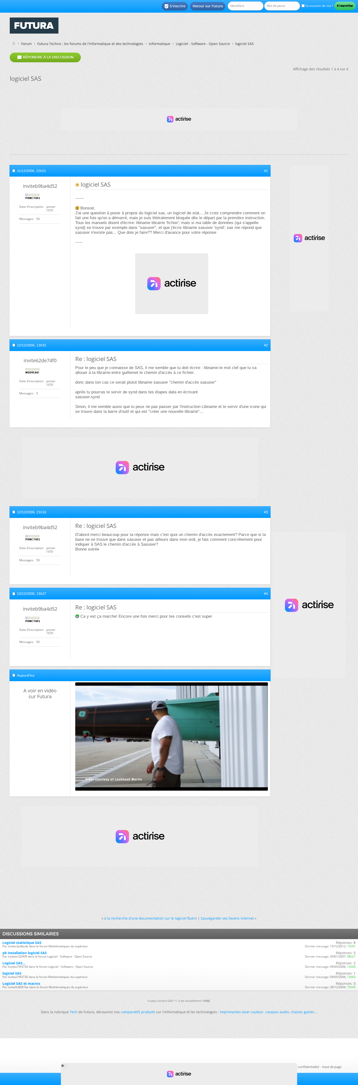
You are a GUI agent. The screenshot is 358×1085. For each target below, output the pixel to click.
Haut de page (331, 1067)
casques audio (277, 1012)
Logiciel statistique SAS (21, 942)
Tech (73, 1012)
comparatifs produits (138, 1012)
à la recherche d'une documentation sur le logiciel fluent (150, 918)
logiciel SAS (11, 973)
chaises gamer (302, 1012)
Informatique (159, 43)
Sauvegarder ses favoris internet (227, 918)
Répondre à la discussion (45, 57)
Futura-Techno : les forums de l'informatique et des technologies (90, 43)
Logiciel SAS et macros (21, 983)
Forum (26, 43)
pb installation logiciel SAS (24, 952)
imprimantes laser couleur (241, 1012)
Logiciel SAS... (13, 963)
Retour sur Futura (208, 6)
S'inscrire (174, 6)
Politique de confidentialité (299, 1067)
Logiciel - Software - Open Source (203, 43)
